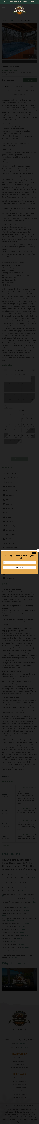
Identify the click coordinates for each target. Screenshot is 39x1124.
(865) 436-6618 (16, 2)
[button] (3, 7)
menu (3, 6)
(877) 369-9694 (29, 2)
